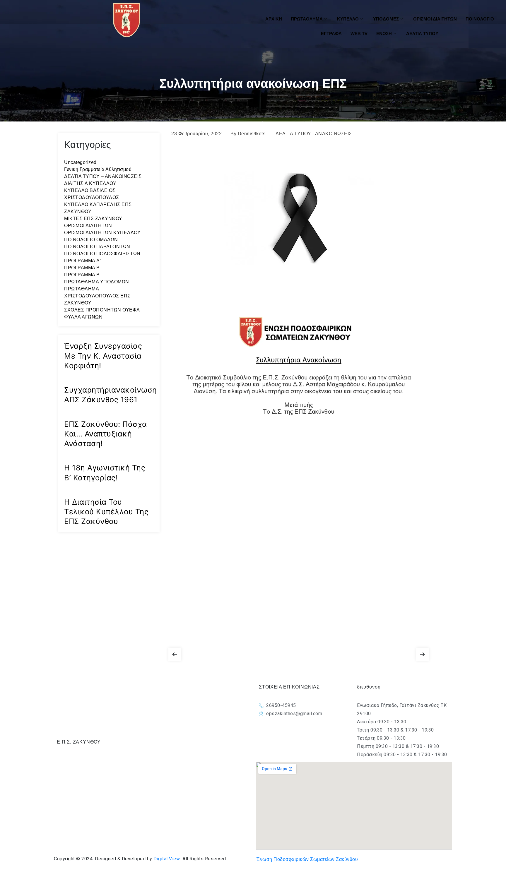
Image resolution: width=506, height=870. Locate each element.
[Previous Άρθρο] (174, 653)
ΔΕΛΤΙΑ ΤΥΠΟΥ (422, 33)
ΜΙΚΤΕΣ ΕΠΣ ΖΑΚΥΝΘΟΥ (93, 218)
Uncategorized (80, 162)
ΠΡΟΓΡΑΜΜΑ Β (82, 267)
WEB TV (359, 33)
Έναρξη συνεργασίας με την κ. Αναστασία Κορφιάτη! (103, 355)
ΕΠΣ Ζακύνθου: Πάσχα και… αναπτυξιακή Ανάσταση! (105, 433)
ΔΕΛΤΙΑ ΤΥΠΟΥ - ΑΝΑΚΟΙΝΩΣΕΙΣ (314, 133)
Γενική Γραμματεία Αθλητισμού (97, 169)
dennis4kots (252, 133)
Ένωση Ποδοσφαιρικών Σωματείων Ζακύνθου (307, 859)
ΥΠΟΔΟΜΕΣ (386, 18)
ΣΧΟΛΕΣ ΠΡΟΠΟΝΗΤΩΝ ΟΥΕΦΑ (102, 309)
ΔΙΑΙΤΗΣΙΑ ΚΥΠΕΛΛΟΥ (90, 183)
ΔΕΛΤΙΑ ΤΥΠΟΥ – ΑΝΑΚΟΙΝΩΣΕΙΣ (103, 176)
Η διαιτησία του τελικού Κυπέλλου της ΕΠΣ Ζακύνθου (106, 511)
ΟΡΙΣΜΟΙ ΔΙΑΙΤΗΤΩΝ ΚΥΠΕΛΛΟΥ (102, 232)
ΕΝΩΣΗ (384, 33)
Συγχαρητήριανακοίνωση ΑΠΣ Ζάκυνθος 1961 (110, 394)
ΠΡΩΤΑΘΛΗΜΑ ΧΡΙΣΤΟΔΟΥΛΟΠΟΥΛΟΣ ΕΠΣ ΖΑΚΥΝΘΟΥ (97, 295)
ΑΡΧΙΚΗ (273, 18)
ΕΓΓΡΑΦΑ (331, 33)
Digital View (166, 859)
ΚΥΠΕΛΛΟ (348, 18)
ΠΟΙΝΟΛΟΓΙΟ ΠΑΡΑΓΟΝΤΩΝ (97, 246)
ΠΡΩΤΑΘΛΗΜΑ (307, 18)
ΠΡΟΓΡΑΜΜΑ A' (82, 260)
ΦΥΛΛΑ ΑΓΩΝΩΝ (83, 316)
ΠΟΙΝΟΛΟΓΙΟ (480, 18)
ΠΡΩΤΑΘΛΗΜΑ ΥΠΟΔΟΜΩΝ (96, 281)
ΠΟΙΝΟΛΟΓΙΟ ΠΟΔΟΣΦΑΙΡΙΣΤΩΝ (102, 253)
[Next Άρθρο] (422, 653)
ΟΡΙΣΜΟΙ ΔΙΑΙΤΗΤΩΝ (435, 18)
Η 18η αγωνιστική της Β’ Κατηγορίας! (104, 472)
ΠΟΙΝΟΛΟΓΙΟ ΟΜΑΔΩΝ (91, 239)
